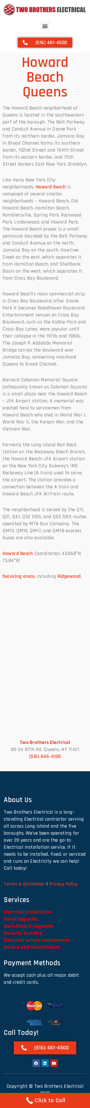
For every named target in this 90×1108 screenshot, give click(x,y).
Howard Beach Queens (45, 77)
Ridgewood (69, 576)
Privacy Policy (63, 884)
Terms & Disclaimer (24, 884)
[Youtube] (54, 1063)
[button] (45, 26)
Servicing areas (18, 576)
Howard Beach (51, 187)
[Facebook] (36, 1063)
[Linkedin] (45, 1063)
